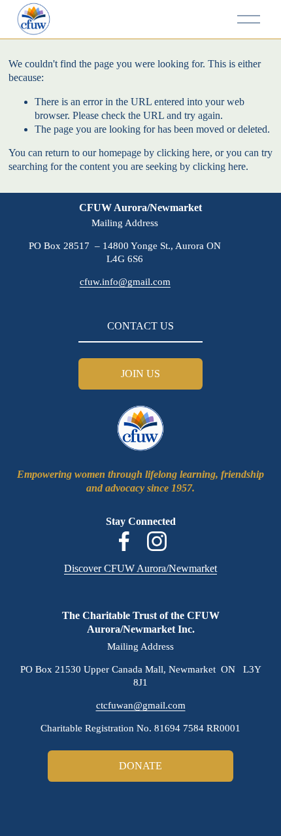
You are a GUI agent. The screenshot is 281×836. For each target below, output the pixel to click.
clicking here (183, 152)
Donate (140, 765)
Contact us (140, 325)
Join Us (140, 373)
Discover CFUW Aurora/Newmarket (140, 568)
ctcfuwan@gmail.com (141, 705)
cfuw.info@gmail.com (125, 281)
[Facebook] (124, 541)
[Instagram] (156, 541)
